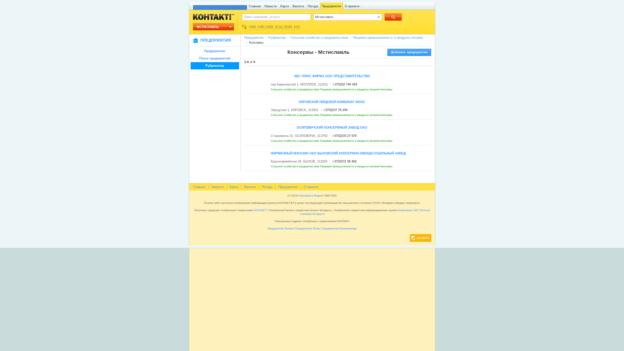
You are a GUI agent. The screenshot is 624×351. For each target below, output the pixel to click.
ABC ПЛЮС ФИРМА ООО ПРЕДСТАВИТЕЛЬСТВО (332, 76)
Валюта (298, 6)
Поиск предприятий (214, 58)
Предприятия (331, 6)
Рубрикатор (214, 65)
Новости (270, 6)
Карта (284, 6)
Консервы (386, 89)
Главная (255, 6)
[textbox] (274, 17)
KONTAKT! (260, 210)
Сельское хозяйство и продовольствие (319, 37)
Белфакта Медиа (311, 195)
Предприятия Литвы (307, 228)
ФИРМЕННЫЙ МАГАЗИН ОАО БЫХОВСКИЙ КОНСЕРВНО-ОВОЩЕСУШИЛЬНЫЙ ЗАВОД (338, 153)
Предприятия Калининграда (339, 228)
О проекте (352, 6)
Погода (313, 6)
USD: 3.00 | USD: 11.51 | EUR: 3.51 (274, 27)
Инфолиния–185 (408, 210)
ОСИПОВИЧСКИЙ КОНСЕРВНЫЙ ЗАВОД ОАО (332, 127)
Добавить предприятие (409, 52)
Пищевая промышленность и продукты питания (388, 37)
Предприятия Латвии (280, 228)
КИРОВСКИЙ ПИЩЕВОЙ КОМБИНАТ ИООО (332, 102)
